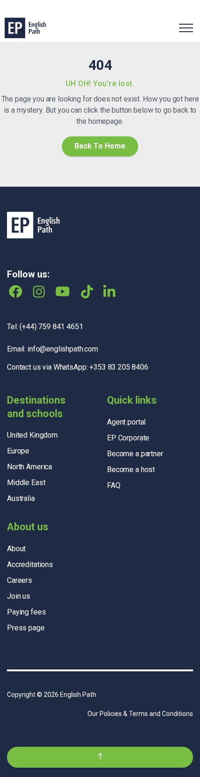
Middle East (26, 482)
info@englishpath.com (62, 349)
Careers (19, 580)
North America (29, 466)
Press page (26, 627)
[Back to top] (100, 757)
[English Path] (25, 28)
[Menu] (186, 28)
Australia (21, 498)
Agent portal (126, 422)
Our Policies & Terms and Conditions (140, 713)
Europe (18, 450)
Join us (18, 596)
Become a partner (135, 453)
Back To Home (100, 146)
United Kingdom (32, 435)
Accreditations (30, 564)
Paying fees (26, 612)
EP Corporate (128, 437)
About (16, 548)
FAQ (113, 485)
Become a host (131, 469)
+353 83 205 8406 (118, 367)
